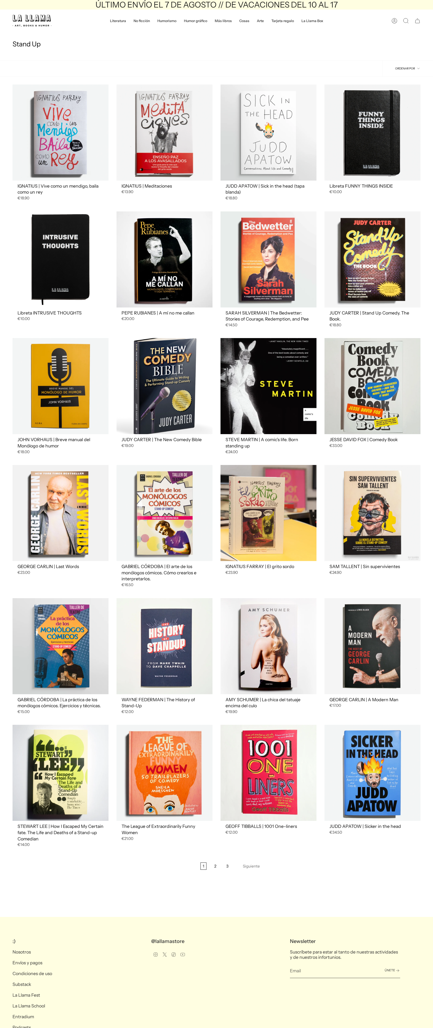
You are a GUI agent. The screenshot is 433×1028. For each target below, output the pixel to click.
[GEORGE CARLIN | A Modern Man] (372, 646)
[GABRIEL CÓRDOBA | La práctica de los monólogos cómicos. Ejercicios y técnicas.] (61, 646)
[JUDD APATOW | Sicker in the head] (372, 773)
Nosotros (22, 952)
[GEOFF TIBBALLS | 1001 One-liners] (268, 773)
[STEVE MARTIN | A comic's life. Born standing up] (268, 386)
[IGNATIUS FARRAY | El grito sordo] (268, 513)
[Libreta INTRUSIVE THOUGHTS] (61, 259)
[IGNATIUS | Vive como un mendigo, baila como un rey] (61, 133)
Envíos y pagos (27, 962)
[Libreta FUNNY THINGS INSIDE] (372, 133)
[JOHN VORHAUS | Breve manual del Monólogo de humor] (61, 386)
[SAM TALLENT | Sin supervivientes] (372, 513)
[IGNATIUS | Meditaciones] (164, 133)
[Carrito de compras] (417, 21)
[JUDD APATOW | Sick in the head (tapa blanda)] (268, 133)
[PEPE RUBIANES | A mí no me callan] (164, 259)
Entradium (23, 1016)
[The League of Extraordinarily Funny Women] (164, 773)
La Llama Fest (26, 995)
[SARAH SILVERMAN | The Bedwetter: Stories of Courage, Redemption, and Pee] (268, 259)
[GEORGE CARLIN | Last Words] (61, 513)
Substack (22, 984)
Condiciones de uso (32, 973)
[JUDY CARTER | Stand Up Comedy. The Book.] (372, 259)
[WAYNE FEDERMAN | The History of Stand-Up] (164, 646)
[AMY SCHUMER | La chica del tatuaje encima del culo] (268, 646)
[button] (118, 20)
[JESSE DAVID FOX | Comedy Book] (372, 386)
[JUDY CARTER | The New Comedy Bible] (164, 386)
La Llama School (29, 1005)
